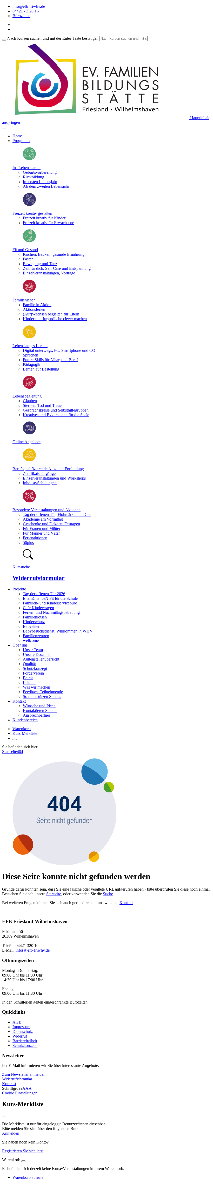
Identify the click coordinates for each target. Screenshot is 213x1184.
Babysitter (31, 626)
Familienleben (24, 300)
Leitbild (29, 682)
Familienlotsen (35, 617)
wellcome (31, 640)
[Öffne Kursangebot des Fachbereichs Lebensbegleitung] (29, 387)
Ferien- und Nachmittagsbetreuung (51, 612)
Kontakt (126, 902)
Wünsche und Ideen (39, 706)
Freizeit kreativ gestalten (32, 213)
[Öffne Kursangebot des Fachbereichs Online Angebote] (29, 433)
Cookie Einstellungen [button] (19, 1093)
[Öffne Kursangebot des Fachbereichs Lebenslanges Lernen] (29, 337)
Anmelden (10, 1133)
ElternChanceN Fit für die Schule (50, 598)
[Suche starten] (4, 40)
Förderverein (33, 673)
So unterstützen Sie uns (42, 696)
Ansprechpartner (36, 715)
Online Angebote (26, 442)
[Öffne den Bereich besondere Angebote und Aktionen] (29, 501)
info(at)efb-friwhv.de (33, 950)
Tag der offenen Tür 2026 (44, 593)
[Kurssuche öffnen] (14, 739)
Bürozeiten (21, 16)
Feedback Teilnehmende (43, 692)
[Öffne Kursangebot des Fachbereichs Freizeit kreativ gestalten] (29, 204)
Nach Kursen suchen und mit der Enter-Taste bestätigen (52, 38)
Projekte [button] (19, 589)
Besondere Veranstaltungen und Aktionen (46, 510)
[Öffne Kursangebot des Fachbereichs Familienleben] (29, 291)
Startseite (9, 751)
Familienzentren (36, 636)
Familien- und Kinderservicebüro (50, 603)
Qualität (29, 664)
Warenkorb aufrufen (28, 1177)
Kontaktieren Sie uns (40, 710)
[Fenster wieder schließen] (4, 1116)
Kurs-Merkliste (24, 733)
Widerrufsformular (38, 578)
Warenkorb (21, 728)
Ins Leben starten (26, 167)
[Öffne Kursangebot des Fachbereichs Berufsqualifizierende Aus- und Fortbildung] (29, 460)
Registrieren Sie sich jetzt (22, 1151)
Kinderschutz (34, 622)
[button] (23, 1074)
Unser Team (33, 650)
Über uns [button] (20, 645)
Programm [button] (21, 140)
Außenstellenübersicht (41, 659)
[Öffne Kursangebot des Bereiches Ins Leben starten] (29, 159)
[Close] (23, 1161)
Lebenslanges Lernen (30, 346)
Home (17, 136)
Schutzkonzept (35, 668)
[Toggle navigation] (4, 128)
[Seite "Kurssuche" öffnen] (28, 558)
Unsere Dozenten (37, 654)
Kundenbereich (25, 720)
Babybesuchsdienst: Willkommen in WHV (58, 631)
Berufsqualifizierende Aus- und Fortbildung (48, 469)
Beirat (28, 678)
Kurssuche (21, 567)
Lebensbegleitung (27, 396)
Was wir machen (36, 687)
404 (20, 751)
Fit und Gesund (25, 249)
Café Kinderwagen (38, 608)
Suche (108, 894)
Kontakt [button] (19, 701)
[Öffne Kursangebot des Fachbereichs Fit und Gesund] (29, 241)
